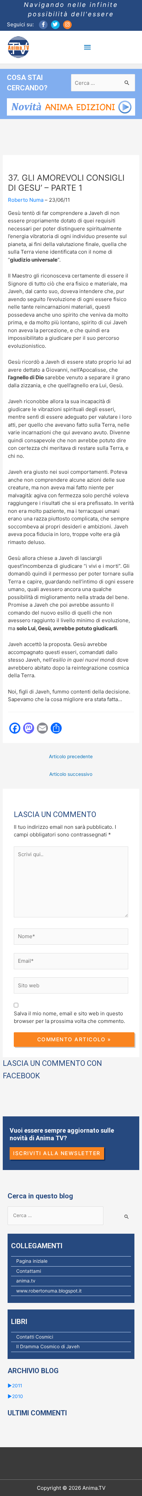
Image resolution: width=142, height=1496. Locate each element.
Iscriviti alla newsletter (57, 1153)
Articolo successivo (70, 774)
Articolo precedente (71, 756)
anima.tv (26, 1281)
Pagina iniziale (32, 1261)
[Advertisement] (72, 797)
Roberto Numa (25, 200)
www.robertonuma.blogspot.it (49, 1291)
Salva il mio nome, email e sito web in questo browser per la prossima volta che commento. (69, 1017)
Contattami (28, 1271)
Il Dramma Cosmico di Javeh (48, 1346)
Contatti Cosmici (34, 1337)
